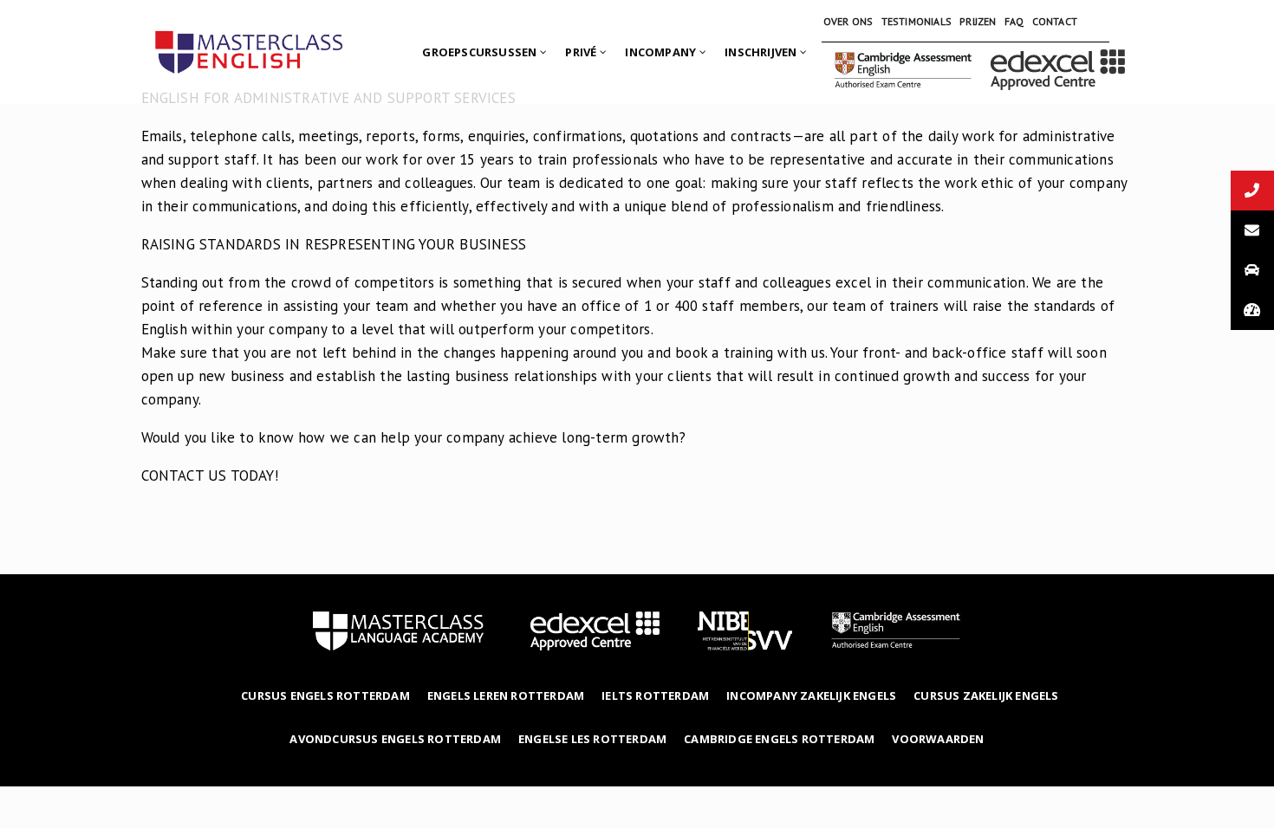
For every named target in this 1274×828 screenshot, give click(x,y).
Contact (1054, 21)
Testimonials (916, 21)
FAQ (1014, 21)
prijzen (977, 21)
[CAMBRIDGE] (904, 52)
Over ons (848, 21)
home (398, 630)
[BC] (1058, 52)
